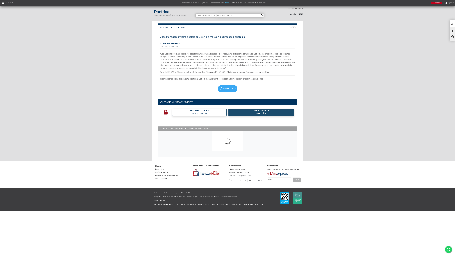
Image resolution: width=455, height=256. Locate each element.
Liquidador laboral (249, 3)
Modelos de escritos (217, 3)
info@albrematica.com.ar (239, 172)
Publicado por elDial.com (169, 47)
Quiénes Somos (161, 172)
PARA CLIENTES (199, 112)
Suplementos (261, 3)
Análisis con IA (229, 88)
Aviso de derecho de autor (173, 204)
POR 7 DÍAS (261, 112)
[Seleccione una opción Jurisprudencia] (206, 15)
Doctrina (196, 3)
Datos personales (216, 204)
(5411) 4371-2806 (296, 8)
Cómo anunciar (226, 204)
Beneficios (159, 169)
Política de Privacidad (159, 204)
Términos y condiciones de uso (203, 204)
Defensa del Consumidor (187, 204)
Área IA (228, 3)
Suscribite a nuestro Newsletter (283, 169)
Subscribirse (234, 204)
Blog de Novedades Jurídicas (166, 175)
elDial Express (237, 3)
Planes (158, 166)
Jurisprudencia (187, 3)
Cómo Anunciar (161, 178)
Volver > (292, 27)
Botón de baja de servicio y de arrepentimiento (251, 204)
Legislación (204, 3)
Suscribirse (436, 3)
